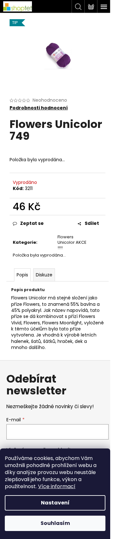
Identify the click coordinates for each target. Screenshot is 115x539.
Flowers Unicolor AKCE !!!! (72, 242)
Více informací (56, 486)
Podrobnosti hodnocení (39, 108)
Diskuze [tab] (44, 275)
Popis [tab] (22, 275)
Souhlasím (55, 523)
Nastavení (55, 502)
